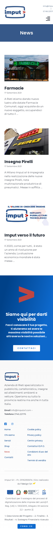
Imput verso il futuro (24, 235)
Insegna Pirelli (18, 161)
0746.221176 (20, 414)
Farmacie (14, 88)
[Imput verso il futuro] (26, 215)
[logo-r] (15, 6)
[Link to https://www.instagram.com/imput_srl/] (13, 424)
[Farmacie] (26, 68)
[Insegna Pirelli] (26, 141)
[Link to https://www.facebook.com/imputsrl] (6, 424)
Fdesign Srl (26, 483)
